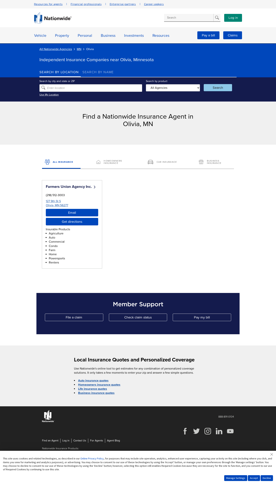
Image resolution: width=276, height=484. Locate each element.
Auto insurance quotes (93, 380)
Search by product (156, 81)
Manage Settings (235, 478)
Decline (267, 478)
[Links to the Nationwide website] (48, 421)
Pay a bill (208, 35)
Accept (254, 478)
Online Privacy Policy (92, 458)
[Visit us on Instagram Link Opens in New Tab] (207, 434)
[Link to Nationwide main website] (53, 22)
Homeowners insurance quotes (99, 385)
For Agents (96, 440)
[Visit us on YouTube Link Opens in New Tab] (230, 434)
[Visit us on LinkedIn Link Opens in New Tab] (219, 434)
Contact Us (79, 440)
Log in (233, 18)
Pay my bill (212, 318)
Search (218, 88)
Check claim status (145, 318)
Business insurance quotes (96, 393)
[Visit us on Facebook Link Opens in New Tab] (185, 434)
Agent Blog (113, 440)
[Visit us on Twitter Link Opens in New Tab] (196, 434)
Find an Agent (50, 440)
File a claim (84, 318)
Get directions (72, 222)
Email (72, 213)
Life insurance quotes (92, 389)
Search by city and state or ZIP (57, 81)
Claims (233, 35)
